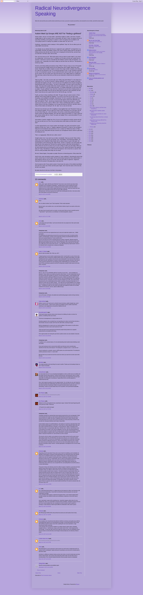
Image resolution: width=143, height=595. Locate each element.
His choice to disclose (93, 69)
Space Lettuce (92, 58)
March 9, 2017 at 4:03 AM (44, 288)
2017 (90, 90)
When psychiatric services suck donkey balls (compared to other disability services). (97, 52)
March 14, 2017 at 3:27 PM (45, 542)
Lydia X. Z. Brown (43, 251)
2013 (90, 135)
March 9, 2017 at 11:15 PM (45, 388)
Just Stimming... (92, 57)
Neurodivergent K (43, 312)
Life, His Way (92, 68)
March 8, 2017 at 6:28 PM (44, 194)
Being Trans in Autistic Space (95, 46)
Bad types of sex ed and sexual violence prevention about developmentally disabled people (97, 35)
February (92, 126)
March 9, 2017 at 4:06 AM (44, 296)
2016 (90, 129)
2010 (90, 141)
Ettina (40, 546)
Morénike (41, 362)
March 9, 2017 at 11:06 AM (45, 335)
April (91, 104)
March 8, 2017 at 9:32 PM (44, 226)
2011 (90, 139)
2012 (90, 137)
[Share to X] (58, 174)
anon (40, 221)
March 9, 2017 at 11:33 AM (45, 357)
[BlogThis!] (57, 174)
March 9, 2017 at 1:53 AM (44, 266)
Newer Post (38, 573)
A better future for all (44, 538)
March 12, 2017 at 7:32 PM (45, 514)
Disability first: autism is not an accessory (97, 74)
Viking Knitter (42, 563)
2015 (90, 131)
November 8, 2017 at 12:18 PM (46, 567)
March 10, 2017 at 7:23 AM (45, 396)
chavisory (41, 198)
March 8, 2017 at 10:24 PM (45, 247)
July (91, 98)
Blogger (77, 584)
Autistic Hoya (92, 33)
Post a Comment (41, 570)
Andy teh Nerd (42, 301)
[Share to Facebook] (60, 174)
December (92, 92)
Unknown (41, 451)
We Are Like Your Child (94, 40)
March (91, 105)
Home (59, 573)
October (92, 94)
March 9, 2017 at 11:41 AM (45, 367)
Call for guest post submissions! (95, 41)
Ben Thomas (42, 392)
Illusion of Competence (94, 73)
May (91, 102)
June (91, 100)
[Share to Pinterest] (61, 174)
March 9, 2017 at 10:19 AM (45, 307)
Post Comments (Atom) (46, 575)
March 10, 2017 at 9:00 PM (45, 446)
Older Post (79, 573)
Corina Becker (42, 372)
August (91, 96)
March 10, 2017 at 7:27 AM (45, 409)
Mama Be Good (92, 62)
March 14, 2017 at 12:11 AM (45, 534)
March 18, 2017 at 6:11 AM (45, 559)
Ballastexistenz (92, 50)
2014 (90, 133)
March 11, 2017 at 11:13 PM (45, 484)
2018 (90, 88)
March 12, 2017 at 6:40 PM (45, 506)
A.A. (40, 182)
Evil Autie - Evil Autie (94, 45)
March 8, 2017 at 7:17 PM (44, 216)
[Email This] (55, 174)
